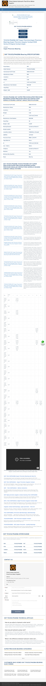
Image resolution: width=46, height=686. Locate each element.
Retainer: (5, 151)
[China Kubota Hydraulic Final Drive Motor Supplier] (5, 3)
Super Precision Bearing (13, 12)
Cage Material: (6, 140)
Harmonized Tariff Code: (9, 71)
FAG (24, 546)
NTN (5, 546)
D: (3, 143)
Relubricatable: (7, 129)
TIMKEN (5, 549)
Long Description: (7, 132)
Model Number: (7, 69)
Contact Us (8, 683)
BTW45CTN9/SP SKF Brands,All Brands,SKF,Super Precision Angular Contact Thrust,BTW (13, 244)
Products (6, 12)
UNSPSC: (5, 135)
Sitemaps (17, 683)
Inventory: (6, 77)
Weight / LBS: (7, 90)
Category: (5, 148)
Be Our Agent (23, 37)
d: (3, 115)
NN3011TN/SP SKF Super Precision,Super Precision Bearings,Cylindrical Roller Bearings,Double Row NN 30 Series (13, 253)
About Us (4, 683)
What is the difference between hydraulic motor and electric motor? (21, 639)
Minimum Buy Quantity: (8, 154)
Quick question (6, 597)
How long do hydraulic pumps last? (15, 630)
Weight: (5, 79)
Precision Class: (7, 137)
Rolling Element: (7, 126)
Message (6, 600)
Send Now (18, 612)
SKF (24, 543)
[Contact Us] (43, 343)
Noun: (4, 157)
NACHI (5, 552)
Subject (6, 593)
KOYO (24, 549)
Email (6, 587)
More (23, 658)
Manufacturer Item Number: (10, 85)
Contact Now (23, 31)
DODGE (25, 552)
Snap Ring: (6, 87)
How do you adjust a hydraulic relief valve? (17, 622)
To (5, 590)
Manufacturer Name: (8, 74)
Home (3, 12)
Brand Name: (7, 66)
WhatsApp (23, 34)
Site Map (13, 683)
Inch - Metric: (6, 146)
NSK (5, 543)
